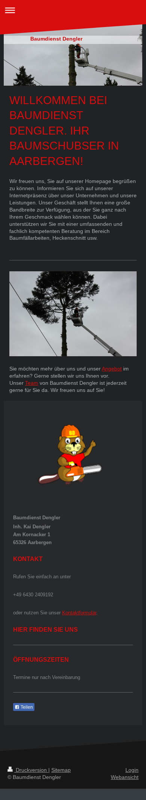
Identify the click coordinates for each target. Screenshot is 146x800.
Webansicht (125, 777)
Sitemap (61, 770)
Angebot (112, 369)
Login (132, 770)
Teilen (26, 707)
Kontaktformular (79, 613)
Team (31, 383)
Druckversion (31, 770)
